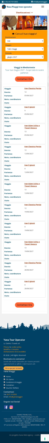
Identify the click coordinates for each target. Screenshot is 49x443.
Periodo (8, 53)
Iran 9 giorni (29, 107)
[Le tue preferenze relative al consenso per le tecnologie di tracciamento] (45, 439)
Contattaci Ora (24, 79)
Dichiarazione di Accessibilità (15, 352)
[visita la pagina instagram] (11, 407)
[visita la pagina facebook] (6, 407)
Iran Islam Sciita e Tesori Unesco (32, 126)
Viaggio (8, 45)
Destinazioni (23, 12)
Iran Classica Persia (32, 88)
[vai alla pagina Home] (17, 6)
